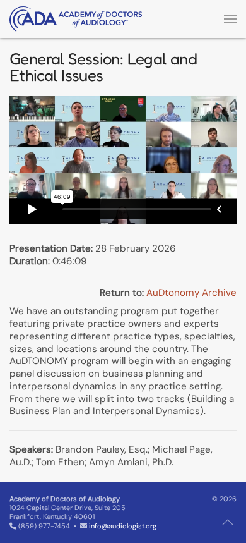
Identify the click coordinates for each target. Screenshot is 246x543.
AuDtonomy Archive (191, 292)
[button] (230, 19)
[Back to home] (75, 19)
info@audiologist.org (122, 526)
